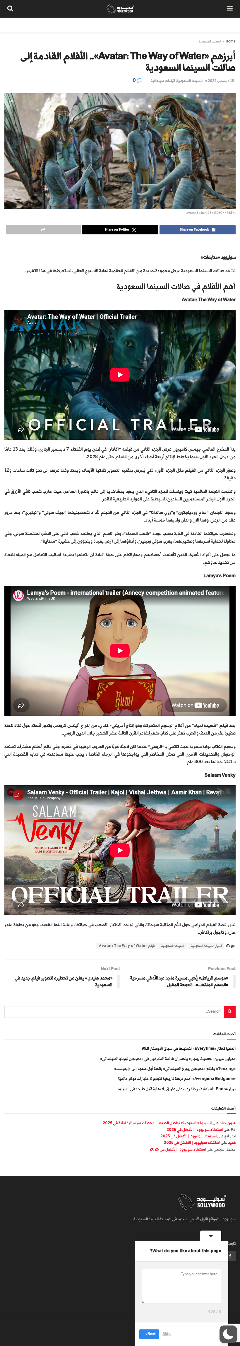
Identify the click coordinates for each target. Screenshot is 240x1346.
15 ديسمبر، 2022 (221, 81)
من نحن (225, 25)
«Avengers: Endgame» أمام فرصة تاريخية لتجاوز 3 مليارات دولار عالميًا (177, 1078)
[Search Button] (10, 9)
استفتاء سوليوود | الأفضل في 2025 (195, 1129)
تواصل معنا (129, 25)
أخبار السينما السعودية (206, 946)
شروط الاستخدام (161, 25)
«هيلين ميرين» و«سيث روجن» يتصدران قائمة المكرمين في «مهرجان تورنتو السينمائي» (168, 1059)
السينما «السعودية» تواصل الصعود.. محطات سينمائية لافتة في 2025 (157, 1123)
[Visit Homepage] (120, 9)
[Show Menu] (230, 9)
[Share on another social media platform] (43, 229)
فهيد (232, 1142)
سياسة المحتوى (197, 25)
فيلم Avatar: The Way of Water (127, 946)
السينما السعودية (210, 41)
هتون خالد (228, 1123)
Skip (166, 1334)
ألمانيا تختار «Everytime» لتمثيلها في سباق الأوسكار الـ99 (189, 1048)
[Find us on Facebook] (230, 1256)
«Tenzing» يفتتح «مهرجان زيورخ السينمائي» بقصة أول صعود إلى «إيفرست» (175, 1068)
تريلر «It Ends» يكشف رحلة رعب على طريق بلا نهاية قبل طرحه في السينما (177, 1089)
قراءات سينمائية (163, 81)
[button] (228, 1334)
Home (231, 41)
